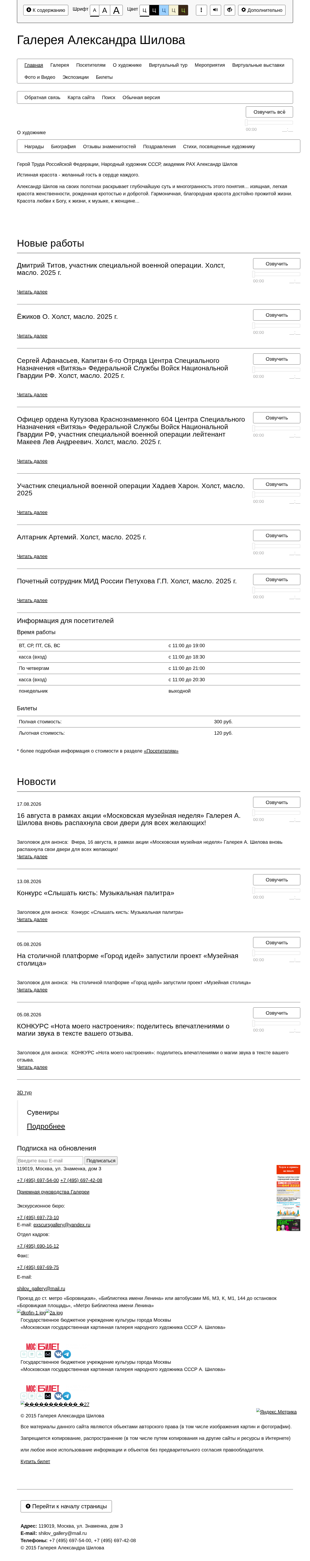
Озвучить (277, 263)
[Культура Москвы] (78, 1346)
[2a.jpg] (54, 1312)
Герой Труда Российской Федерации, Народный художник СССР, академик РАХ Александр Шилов (127, 164)
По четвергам (34, 668)
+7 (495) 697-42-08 (81, 1180)
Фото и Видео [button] (39, 77)
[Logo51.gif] (288, 1184)
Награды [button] (34, 146)
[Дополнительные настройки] (229, 10)
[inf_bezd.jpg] (288, 1203)
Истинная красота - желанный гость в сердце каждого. (78, 174)
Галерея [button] (59, 65)
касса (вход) (33, 657)
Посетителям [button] (91, 65)
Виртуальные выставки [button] (258, 65)
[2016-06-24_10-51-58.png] (288, 1177)
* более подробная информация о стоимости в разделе (97, 751)
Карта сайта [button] (81, 97)
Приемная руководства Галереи (53, 1192)
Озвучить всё (270, 112)
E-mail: (24, 1277)
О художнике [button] (127, 65)
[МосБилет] (42, 1346)
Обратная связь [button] (42, 97)
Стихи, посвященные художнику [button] (219, 146)
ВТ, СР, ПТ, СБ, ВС (39, 645)
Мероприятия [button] (210, 65)
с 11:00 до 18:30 (187, 657)
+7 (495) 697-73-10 (38, 1217)
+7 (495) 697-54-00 (38, 1180)
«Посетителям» (161, 751)
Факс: (23, 1255)
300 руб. (223, 721)
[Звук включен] (215, 10)
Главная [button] (33, 65)
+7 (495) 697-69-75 (38, 1267)
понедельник (33, 691)
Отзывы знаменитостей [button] (109, 146)
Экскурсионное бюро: (41, 1206)
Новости (36, 781)
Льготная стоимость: (42, 733)
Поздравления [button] (159, 146)
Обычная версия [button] (141, 97)
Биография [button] (63, 146)
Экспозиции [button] (75, 77)
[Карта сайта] (40, 1353)
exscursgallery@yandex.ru (61, 1224)
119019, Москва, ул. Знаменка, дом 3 (59, 1168)
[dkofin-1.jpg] (31, 1312)
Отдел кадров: (33, 1234)
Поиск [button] (108, 97)
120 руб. (223, 733)
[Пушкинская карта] (288, 1225)
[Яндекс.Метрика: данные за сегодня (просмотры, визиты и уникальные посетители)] (276, 1411)
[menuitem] (34, 65)
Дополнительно (264, 10)
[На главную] (24, 1353)
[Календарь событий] (32, 1353)
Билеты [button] (104, 77)
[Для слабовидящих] (48, 1353)
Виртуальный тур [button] (168, 65)
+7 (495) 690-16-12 (38, 1246)
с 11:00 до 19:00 (187, 645)
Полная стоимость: (40, 721)
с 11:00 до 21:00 (187, 668)
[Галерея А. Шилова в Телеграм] (66, 1354)
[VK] (58, 1354)
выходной (180, 691)
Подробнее (46, 1126)
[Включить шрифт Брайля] (201, 10)
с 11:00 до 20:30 (187, 679)
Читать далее (32, 291)
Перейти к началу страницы (69, 1506)
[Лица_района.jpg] (288, 1212)
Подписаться (101, 1160)
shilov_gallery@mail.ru (41, 1288)
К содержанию (48, 10)
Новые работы (50, 243)
